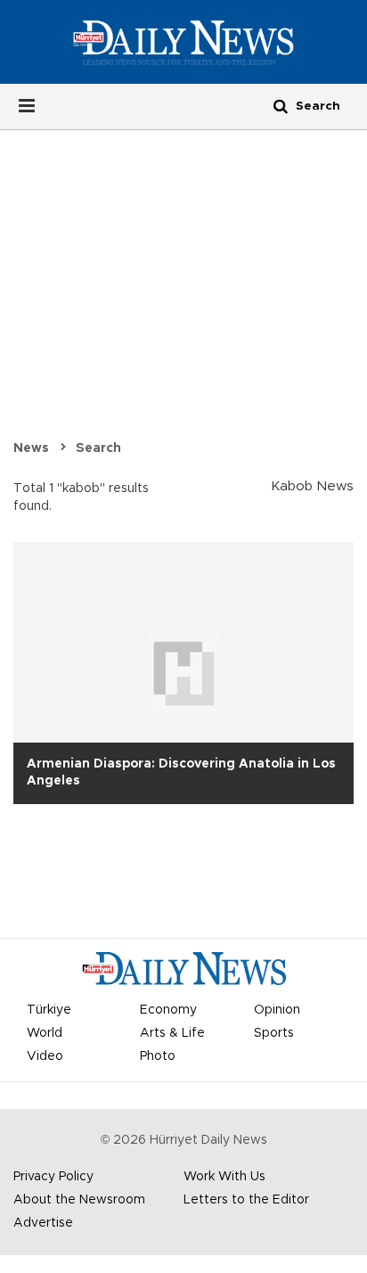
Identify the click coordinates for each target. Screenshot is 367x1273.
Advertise (43, 1223)
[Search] (280, 105)
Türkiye (49, 1010)
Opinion (277, 1010)
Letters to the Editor (246, 1200)
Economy (168, 1010)
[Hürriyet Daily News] (183, 42)
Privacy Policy (53, 1176)
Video (45, 1056)
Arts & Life (172, 1033)
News (31, 448)
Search (98, 448)
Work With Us (224, 1176)
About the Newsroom (79, 1200)
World (44, 1033)
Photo (157, 1056)
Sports (274, 1033)
